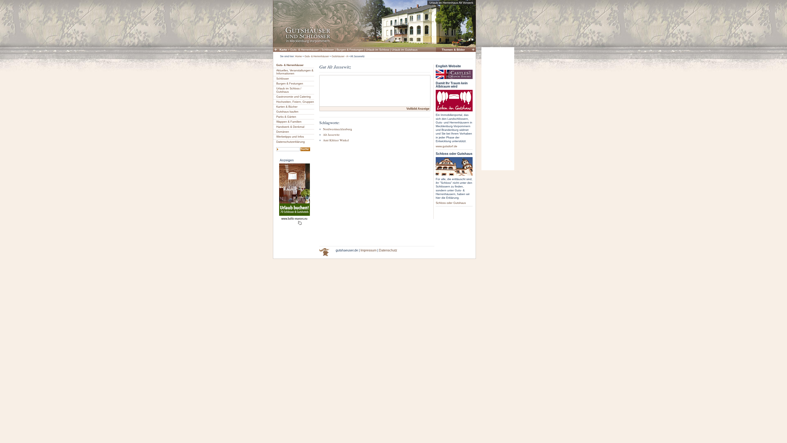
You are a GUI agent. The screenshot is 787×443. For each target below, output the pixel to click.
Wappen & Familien (288, 121)
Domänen (282, 131)
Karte (283, 49)
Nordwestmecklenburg (337, 129)
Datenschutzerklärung (290, 141)
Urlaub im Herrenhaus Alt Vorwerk (451, 2)
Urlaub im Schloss (377, 49)
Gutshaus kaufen (287, 111)
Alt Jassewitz (331, 134)
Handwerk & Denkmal (290, 126)
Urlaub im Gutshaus (404, 49)
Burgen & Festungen (350, 49)
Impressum (368, 250)
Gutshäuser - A (340, 56)
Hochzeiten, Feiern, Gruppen (295, 101)
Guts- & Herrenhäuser (304, 49)
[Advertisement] (497, 108)
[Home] (373, 42)
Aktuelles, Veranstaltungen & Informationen (294, 72)
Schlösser (327, 49)
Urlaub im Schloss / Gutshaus (288, 90)
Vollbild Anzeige (417, 108)
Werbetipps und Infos (290, 136)
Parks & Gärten (286, 116)
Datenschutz (388, 250)
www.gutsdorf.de (446, 146)
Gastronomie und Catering (293, 96)
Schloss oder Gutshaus (451, 202)
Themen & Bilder (453, 49)
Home (298, 56)
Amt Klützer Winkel (336, 140)
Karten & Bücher (287, 106)
